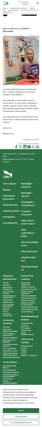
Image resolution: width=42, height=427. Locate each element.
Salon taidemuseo (29, 251)
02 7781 (23, 159)
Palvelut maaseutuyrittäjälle (10, 382)
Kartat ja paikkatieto (10, 338)
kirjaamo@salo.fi (9, 159)
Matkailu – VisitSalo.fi (29, 355)
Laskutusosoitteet (11, 211)
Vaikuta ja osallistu (28, 287)
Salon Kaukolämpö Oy (29, 268)
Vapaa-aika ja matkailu (27, 340)
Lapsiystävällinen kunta (29, 309)
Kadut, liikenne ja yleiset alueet (9, 334)
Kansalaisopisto (27, 346)
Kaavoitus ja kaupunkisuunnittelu (10, 330)
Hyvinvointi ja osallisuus (27, 277)
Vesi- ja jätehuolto (9, 348)
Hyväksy (21, 411)
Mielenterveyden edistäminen (27, 292)
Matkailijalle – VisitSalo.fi (27, 185)
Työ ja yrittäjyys (10, 362)
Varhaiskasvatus (27, 323)
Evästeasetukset (21, 417)
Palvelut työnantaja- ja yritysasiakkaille (11, 375)
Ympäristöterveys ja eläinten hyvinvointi (10, 354)
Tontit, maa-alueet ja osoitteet (10, 345)
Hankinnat (6, 285)
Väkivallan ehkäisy (27, 300)
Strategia (6, 309)
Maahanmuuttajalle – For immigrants (28, 304)
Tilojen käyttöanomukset (27, 333)
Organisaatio (7, 300)
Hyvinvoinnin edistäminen (7, 288)
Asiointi (5, 283)
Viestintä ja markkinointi (7, 314)
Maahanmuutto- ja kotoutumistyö (9, 297)
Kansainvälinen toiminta (8, 292)
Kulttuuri (24, 351)
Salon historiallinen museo (29, 244)
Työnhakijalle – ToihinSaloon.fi (28, 203)
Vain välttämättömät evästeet (21, 423)
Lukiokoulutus (26, 330)
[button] (26, 3)
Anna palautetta (10, 223)
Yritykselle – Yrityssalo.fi (26, 213)
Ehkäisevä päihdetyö (28, 296)
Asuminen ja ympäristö (8, 322)
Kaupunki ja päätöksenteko (10, 277)
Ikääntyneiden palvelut (29, 307)
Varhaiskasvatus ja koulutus (18, 8)
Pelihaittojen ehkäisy (28, 298)
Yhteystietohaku (10, 205)
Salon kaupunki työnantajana (8, 305)
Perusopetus (25, 328)
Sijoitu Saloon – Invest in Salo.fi (28, 222)
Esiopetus (24, 326)
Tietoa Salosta (9, 184)
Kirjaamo (7, 190)
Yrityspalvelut (8, 379)
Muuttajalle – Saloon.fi (27, 194)
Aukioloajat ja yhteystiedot (9, 197)
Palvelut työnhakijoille (11, 372)
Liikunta (24, 353)
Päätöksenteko (8, 302)
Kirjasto (24, 348)
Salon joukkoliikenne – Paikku (28, 233)
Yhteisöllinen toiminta (29, 289)
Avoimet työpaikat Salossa (9, 367)
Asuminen (6, 327)
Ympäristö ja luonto (10, 351)
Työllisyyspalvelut (9, 370)
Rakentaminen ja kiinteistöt (9, 341)
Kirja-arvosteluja (13, 10)
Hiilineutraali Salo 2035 (11, 357)
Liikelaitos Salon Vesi (28, 259)
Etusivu (5, 8)
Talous (5, 311)
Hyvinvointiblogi (27, 312)
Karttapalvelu (9, 217)
